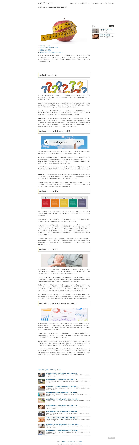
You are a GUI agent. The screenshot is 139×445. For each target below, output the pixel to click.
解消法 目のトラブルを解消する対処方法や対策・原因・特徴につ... (62, 386)
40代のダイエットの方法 (45, 50)
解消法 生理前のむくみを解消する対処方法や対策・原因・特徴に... (62, 399)
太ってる (59, 369)
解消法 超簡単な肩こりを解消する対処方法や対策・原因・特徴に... (62, 430)
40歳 (47, 369)
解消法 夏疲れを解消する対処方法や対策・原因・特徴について (61, 379)
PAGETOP (111, 437)
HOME (58, 441)
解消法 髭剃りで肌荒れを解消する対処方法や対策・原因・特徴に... (62, 424)
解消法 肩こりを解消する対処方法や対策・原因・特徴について (61, 373)
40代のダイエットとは (45, 45)
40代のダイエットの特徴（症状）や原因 (49, 47)
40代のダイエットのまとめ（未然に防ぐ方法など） (51, 52)
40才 (43, 369)
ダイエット (52, 369)
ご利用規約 (63, 441)
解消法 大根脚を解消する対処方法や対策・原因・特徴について (61, 405)
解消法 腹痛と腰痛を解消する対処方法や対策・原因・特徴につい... (62, 392)
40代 (39, 369)
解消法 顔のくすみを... (105, 35)
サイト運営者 (79, 441)
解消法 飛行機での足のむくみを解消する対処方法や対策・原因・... (62, 411)
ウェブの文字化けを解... (106, 29)
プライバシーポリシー (71, 441)
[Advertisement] (30, 22)
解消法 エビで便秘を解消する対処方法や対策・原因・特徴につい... (62, 418)
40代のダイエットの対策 (45, 49)
